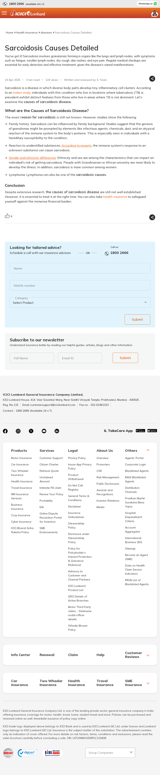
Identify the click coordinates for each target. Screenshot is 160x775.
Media (100, 507)
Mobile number (24, 285)
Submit (137, 319)
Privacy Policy (76, 458)
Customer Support (51, 458)
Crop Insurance (20, 515)
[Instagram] (18, 431)
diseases (46, 32)
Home (9, 32)
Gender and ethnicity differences (32, 158)
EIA (42, 507)
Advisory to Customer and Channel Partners (79, 575)
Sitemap (130, 548)
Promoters (103, 464)
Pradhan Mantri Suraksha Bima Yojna (135, 502)
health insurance (115, 197)
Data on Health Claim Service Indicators (135, 569)
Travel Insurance (21, 488)
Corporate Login (135, 464)
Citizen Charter (49, 464)
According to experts (76, 145)
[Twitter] (31, 431)
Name (18, 268)
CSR (99, 471)
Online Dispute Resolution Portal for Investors (51, 517)
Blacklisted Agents (137, 471)
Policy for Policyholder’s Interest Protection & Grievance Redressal (80, 557)
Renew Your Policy (51, 494)
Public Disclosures (108, 483)
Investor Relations (108, 500)
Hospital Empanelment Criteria (133, 517)
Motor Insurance (21, 458)
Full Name (21, 358)
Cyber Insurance (21, 521)
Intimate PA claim (50, 488)
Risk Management (108, 477)
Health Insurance (27, 32)
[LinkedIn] (56, 431)
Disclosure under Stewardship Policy (78, 538)
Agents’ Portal (134, 458)
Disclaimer (74, 506)
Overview (102, 458)
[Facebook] (5, 431)
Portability (46, 500)
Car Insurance (20, 464)
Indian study (21, 92)
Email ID (68, 358)
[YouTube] (44, 431)
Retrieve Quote (49, 471)
